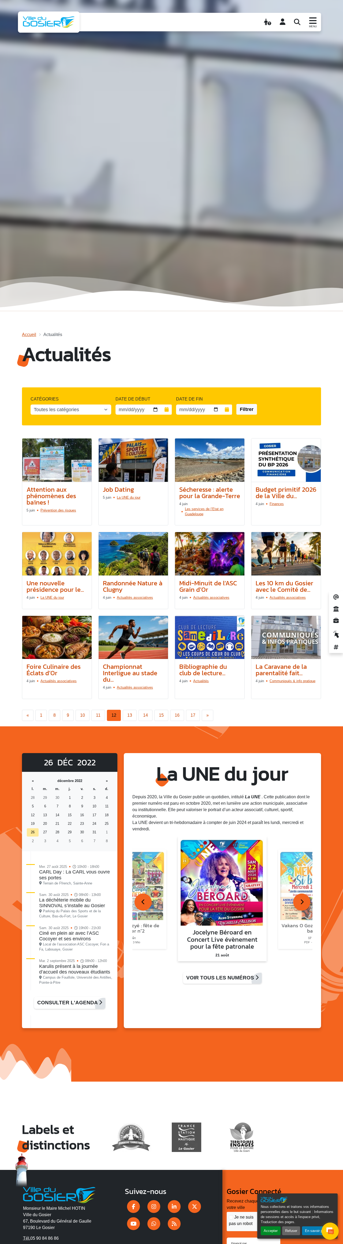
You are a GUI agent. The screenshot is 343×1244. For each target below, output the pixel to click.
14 (145, 715)
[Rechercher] (297, 22)
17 (193, 715)
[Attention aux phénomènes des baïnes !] (57, 460)
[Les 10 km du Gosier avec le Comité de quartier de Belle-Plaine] (286, 554)
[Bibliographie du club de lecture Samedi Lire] (209, 637)
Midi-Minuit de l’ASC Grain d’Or (208, 586)
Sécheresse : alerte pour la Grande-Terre (209, 493)
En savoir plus (316, 1231)
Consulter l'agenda (68, 1002)
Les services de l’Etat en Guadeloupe (204, 511)
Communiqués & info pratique (292, 681)
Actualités (201, 681)
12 (113, 715)
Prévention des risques (58, 510)
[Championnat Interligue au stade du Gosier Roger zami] (133, 637)
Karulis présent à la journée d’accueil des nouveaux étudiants (74, 969)
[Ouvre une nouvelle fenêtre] (133, 1206)
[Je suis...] (267, 22)
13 (129, 715)
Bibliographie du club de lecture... (203, 670)
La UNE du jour (128, 497)
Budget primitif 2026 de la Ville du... (286, 493)
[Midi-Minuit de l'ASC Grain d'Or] (209, 554)
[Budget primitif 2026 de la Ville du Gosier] (286, 460)
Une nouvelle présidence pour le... (55, 586)
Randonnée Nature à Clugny (132, 586)
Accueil (29, 334)
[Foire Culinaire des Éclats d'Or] (57, 637)
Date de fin (189, 399)
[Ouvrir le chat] (330, 1231)
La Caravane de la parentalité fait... (281, 670)
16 (177, 715)
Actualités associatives (135, 598)
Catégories (45, 399)
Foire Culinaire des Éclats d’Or (54, 670)
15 (161, 715)
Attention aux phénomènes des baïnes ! (51, 496)
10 (82, 715)
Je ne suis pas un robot (241, 1220)
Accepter (271, 1231)
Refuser (291, 1231)
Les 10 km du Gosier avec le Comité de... (284, 586)
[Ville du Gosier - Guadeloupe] (59, 1194)
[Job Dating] (133, 460)
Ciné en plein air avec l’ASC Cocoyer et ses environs (69, 935)
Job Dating (118, 489)
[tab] (143, 902)
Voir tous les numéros (220, 977)
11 (98, 715)
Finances (277, 504)
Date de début (132, 399)
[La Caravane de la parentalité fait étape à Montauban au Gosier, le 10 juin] (286, 637)
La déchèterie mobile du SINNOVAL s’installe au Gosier (72, 902)
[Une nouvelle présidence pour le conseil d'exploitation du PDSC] (57, 554)
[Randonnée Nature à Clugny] (133, 554)
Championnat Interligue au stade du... (130, 673)
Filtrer (246, 409)
